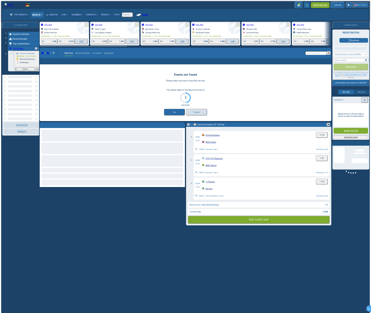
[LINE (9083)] (42, 53)
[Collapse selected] (33, 90)
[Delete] (328, 124)
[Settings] (349, 5)
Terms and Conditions (352, 74)
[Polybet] (48, 53)
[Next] (195, 124)
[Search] (329, 53)
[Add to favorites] (86, 25)
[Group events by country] (37, 90)
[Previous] (36, 48)
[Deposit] (307, 5)
